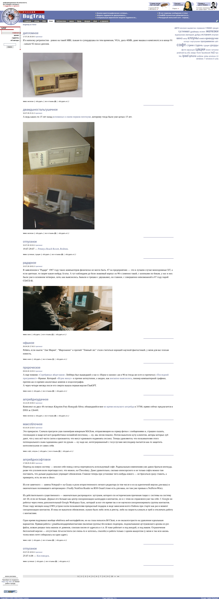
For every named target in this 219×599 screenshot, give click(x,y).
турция (37, 254)
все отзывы (50, 101)
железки (30, 101)
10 (112, 576)
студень (198, 45)
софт (29, 451)
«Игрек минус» (64, 378)
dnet (95, 21)
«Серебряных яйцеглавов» (51, 374)
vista (206, 56)
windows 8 (210, 59)
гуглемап (30, 254)
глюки (208, 28)
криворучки (211, 38)
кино (29, 334)
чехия (208, 50)
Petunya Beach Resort (48, 248)
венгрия (183, 28)
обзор (36, 21)
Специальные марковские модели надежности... (116, 17)
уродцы (214, 45)
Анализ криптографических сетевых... (112, 13)
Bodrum (64, 248)
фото (184, 50)
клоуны (35, 451)
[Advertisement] (196, 106)
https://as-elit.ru (7, 581)
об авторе (15, 40)
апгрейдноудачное (35, 399)
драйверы (194, 32)
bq (185, 53)
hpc (216, 53)
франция (191, 50)
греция (215, 28)
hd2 (213, 52)
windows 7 (200, 59)
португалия (195, 41)
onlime (200, 56)
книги (29, 359)
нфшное (28, 342)
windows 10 (213, 56)
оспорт (187, 41)
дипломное (30, 33)
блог (51, 21)
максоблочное (32, 424)
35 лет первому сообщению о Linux (173, 13)
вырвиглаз (191, 28)
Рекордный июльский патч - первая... (174, 17)
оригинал (38, 37)
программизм (207, 41)
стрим (190, 45)
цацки (200, 49)
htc (180, 56)
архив (16, 35)
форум (87, 21)
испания (206, 34)
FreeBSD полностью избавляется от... (173, 15)
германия (201, 28)
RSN (44, 21)
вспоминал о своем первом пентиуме (72, 116)
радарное (29, 262)
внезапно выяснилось (121, 378)
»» (117, 576)
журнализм (180, 35)
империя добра (193, 34)
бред (79, 21)
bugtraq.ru (27, 24)
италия (215, 34)
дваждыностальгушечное (40, 109)
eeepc (193, 53)
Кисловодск (43, 555)
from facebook (203, 53)
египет (202, 32)
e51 (188, 53)
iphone (192, 56)
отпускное (30, 241)
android (180, 53)
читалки (214, 50)
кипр (185, 39)
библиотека (61, 21)
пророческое (31, 367)
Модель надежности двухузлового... (111, 15)
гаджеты (15, 38)
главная (27, 21)
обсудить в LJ (64, 101)
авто (177, 28)
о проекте (104, 21)
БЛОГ (3, 28)
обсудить (39, 101)
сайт (216, 41)
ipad (185, 55)
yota (216, 59)
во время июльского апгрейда (119, 406)
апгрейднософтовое (37, 459)
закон (71, 21)
